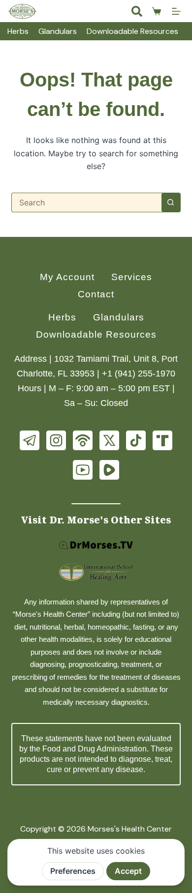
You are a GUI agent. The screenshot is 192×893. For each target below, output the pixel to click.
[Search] (136, 11)
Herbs (18, 31)
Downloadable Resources (132, 31)
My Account (67, 277)
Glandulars (57, 31)
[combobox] (86, 202)
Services (131, 277)
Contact (96, 294)
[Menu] (176, 11)
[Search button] (170, 202)
